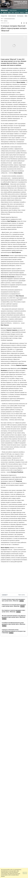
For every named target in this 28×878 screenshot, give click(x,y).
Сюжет (5, 595)
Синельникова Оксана (9, 18)
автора (5, 20)
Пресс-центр (21, 594)
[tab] (5, 13)
